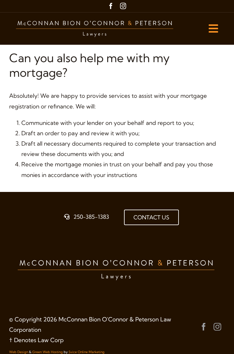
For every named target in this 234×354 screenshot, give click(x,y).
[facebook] (111, 6)
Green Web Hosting (47, 352)
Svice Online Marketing (87, 352)
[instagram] (123, 6)
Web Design (18, 352)
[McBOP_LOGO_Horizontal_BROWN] (95, 18)
